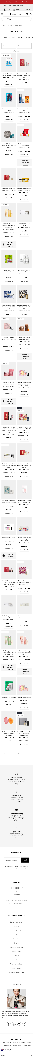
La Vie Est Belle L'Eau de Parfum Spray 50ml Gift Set (24, 384)
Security (16, 943)
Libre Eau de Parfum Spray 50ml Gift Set (9, 190)
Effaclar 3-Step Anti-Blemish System (9, 74)
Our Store (16, 960)
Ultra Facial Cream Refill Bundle (9, 698)
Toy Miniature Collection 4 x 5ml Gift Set (9, 538)
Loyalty (18, 9)
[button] (2, 14)
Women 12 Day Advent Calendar (24, 144)
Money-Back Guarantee (16, 972)
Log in (8, 9)
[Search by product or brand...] (28, 19)
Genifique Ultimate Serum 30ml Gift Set (9, 339)
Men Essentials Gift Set (24, 109)
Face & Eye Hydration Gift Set (9, 271)
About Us (16, 955)
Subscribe (25, 860)
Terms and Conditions (16, 964)
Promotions (16, 939)
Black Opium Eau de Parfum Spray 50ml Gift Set (8, 582)
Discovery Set (24, 616)
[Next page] (29, 753)
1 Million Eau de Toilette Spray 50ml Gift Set (24, 306)
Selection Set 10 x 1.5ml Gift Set (24, 189)
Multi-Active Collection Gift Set (8, 383)
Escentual (8, 1042)
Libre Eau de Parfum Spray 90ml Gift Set (24, 465)
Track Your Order (16, 930)
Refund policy (7, 1045)
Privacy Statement (16, 968)
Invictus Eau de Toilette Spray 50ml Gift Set (8, 306)
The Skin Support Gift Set (24, 271)
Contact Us (16, 894)
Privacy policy (16, 1042)
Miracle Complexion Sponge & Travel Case (8, 733)
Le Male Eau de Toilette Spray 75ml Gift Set (9, 145)
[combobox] (16, 19)
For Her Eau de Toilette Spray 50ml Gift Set (9, 465)
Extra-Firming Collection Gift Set (24, 338)
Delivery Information (16, 922)
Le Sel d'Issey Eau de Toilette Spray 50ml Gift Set (9, 502)
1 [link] (4, 753)
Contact (28, 9)
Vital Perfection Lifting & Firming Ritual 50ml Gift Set (24, 539)
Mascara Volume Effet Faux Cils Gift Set (24, 75)
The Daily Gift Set (24, 224)
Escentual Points (16, 951)
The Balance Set (9, 616)
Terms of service (17, 1045)
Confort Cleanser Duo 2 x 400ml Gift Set (24, 501)
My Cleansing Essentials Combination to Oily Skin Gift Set (9, 652)
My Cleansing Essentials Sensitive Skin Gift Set (24, 652)
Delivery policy (27, 1045)
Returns (16, 926)
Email (16, 891)
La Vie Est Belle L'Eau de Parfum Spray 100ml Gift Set (24, 699)
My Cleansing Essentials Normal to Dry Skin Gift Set (8, 225)
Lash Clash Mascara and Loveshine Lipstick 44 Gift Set (9, 429)
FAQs (16, 934)
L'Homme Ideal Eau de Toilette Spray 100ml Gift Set (24, 733)
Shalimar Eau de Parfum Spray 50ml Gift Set (24, 428)
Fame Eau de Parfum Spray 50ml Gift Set (24, 581)
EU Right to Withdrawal (16, 947)
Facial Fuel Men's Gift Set (8, 109)
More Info (25, 165)
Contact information (26, 1042)
